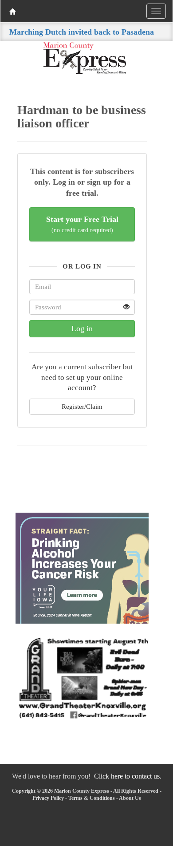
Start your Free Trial (82, 224)
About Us (130, 798)
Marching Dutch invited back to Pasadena (81, 32)
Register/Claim (82, 406)
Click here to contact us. (127, 776)
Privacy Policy (48, 798)
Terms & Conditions (91, 798)
